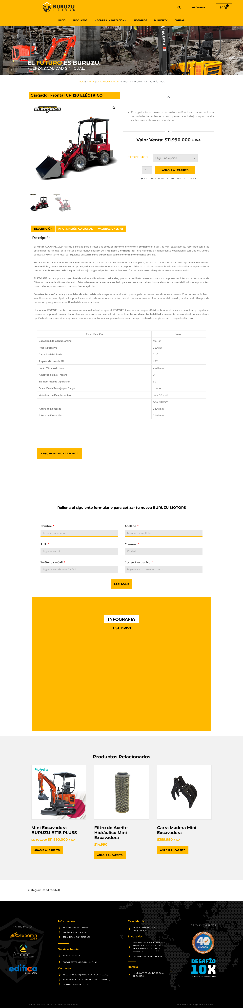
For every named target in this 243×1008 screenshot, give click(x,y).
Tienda (91, 81)
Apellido (131, 526)
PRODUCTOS (80, 20)
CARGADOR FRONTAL (108, 81)
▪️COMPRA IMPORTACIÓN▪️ (110, 20)
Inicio (81, 81)
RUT (43, 544)
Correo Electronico (138, 562)
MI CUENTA (198, 7)
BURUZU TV (160, 20)
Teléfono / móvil (51, 562)
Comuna (131, 544)
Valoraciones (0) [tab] (110, 228)
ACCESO (209, 1004)
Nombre (46, 526)
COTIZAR (180, 20)
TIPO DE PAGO (138, 157)
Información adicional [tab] (75, 228)
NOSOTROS (140, 20)
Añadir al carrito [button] (47, 850)
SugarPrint (198, 1004)
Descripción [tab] (43, 228)
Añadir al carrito (175, 170)
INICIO (61, 20)
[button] (179, 7)
